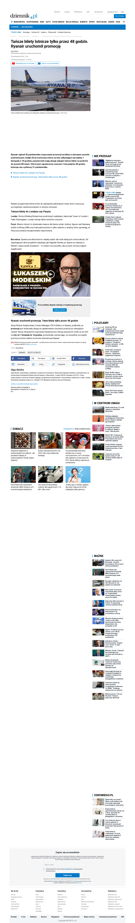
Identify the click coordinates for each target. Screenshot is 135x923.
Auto (37, 894)
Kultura (60, 911)
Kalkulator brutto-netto (115, 906)
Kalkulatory (112, 891)
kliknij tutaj (79, 882)
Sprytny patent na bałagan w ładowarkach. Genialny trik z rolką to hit (23, 389)
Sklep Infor (14, 909)
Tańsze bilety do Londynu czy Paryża (29, 173)
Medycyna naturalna (87, 902)
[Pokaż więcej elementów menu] (124, 22)
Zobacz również (59, 310)
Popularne (68, 429)
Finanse (83, 897)
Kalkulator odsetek (114, 904)
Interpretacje (15, 906)
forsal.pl (67, 12)
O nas (23, 917)
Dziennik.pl (40, 891)
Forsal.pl (13, 902)
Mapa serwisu (89, 917)
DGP (88, 12)
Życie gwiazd (62, 904)
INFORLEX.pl (78, 12)
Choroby (83, 904)
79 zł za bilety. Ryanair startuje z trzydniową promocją (60, 305)
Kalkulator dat (112, 894)
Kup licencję (32, 344)
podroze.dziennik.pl (24, 36)
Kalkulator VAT (112, 902)
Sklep (122, 12)
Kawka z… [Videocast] (48, 32)
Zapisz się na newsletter (50, 63)
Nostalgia (26, 32)
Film (59, 906)
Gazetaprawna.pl (16, 897)
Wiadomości (39, 902)
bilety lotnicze (34, 353)
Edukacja (60, 899)
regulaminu (69, 869)
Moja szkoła (61, 902)
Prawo (83, 894)
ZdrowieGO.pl (98, 12)
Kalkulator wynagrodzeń (115, 909)
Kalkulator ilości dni (114, 897)
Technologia (39, 897)
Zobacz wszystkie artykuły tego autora (24, 384)
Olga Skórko (26, 52)
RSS (122, 917)
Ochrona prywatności (71, 917)
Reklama (33, 917)
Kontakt (14, 917)
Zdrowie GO (35, 32)
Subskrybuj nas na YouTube (25, 63)
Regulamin (55, 917)
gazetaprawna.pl (112, 12)
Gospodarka (39, 899)
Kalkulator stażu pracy (115, 899)
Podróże (15, 27)
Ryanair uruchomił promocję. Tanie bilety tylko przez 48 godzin (40, 177)
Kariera (44, 917)
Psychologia (85, 906)
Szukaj (121, 16)
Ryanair (22, 353)
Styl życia (84, 909)
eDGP (12, 899)
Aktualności (27, 27)
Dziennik (13, 36)
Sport (37, 904)
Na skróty (14, 891)
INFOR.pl (57, 12)
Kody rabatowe (62, 897)
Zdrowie (38, 906)
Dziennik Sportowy (64, 32)
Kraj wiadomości (82, 429)
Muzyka (60, 909)
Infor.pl (13, 894)
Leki (82, 899)
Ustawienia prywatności (108, 917)
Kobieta (60, 894)
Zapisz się (67, 875)
